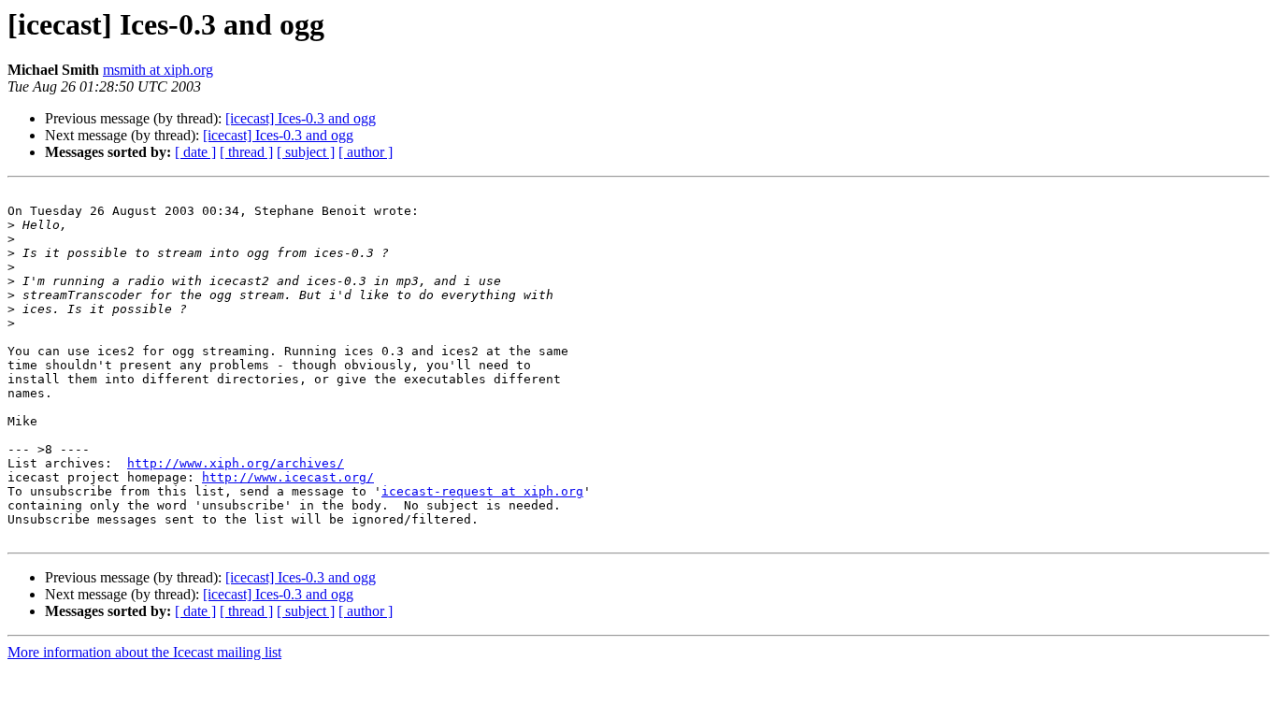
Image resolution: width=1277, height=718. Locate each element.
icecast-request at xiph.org (482, 491)
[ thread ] (246, 152)
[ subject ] (306, 152)
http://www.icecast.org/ (288, 477)
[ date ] (195, 152)
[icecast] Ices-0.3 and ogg (300, 118)
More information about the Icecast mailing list (144, 652)
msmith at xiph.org (158, 70)
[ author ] (365, 152)
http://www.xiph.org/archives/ (235, 463)
